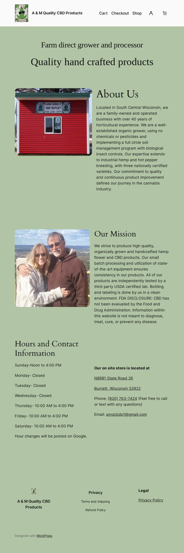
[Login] (151, 13)
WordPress (44, 536)
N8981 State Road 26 (113, 378)
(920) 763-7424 (122, 398)
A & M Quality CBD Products (57, 13)
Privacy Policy (150, 500)
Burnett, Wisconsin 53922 (117, 388)
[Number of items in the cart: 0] (164, 13)
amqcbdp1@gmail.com (126, 414)
